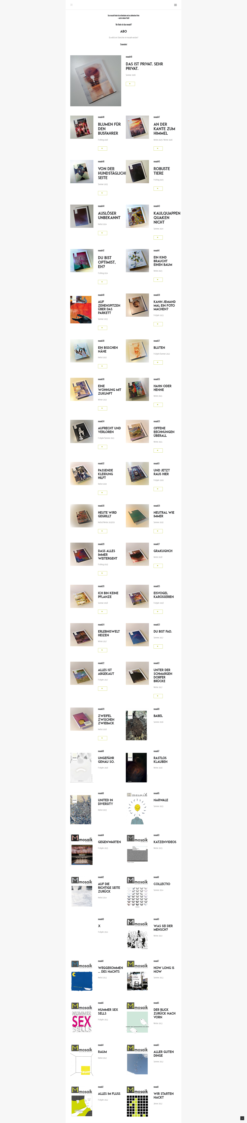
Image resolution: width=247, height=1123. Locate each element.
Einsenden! (123, 44)
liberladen (123, 15)
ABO (123, 31)
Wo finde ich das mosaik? (123, 24)
